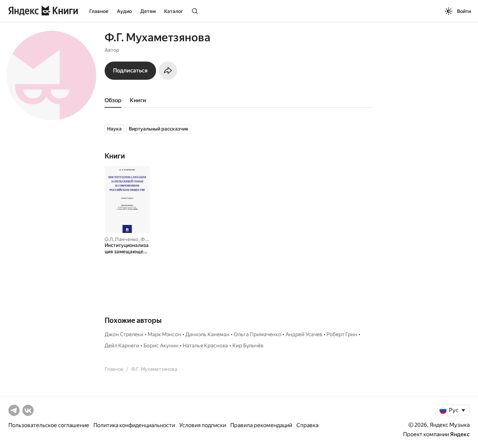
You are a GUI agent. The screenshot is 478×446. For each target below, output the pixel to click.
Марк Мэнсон (164, 334)
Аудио (124, 11)
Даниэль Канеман (207, 334)
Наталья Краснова (205, 345)
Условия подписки (202, 425)
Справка (307, 425)
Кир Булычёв (247, 345)
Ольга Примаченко (257, 334)
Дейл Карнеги (122, 345)
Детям (148, 11)
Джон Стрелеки (124, 334)
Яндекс (460, 434)
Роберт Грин (341, 334)
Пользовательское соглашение (48, 425)
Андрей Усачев (304, 334)
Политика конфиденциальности (134, 425)
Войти (464, 11)
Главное (98, 11)
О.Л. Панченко (122, 239)
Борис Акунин (160, 345)
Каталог (173, 11)
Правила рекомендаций (261, 425)
